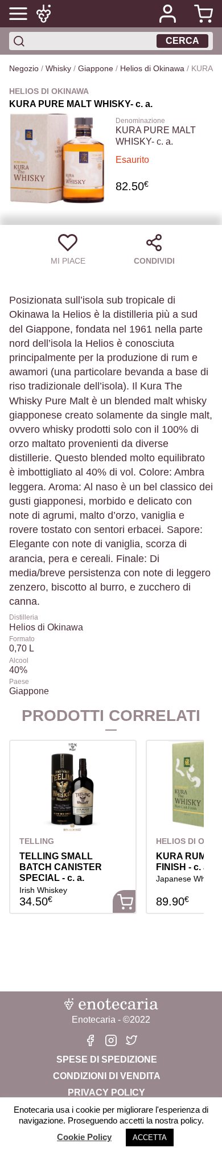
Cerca (182, 41)
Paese (19, 682)
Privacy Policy (106, 1092)
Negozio (24, 68)
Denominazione (140, 121)
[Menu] (18, 14)
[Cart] (199, 14)
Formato (22, 639)
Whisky (58, 68)
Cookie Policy (84, 1137)
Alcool (18, 661)
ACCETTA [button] (150, 1137)
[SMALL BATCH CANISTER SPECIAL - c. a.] (72, 786)
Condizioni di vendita (107, 1076)
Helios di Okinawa (152, 68)
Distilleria (23, 617)
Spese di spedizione (106, 1059)
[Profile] (167, 14)
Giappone (95, 68)
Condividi (154, 260)
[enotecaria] (45, 14)
